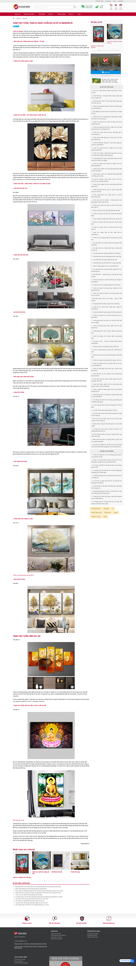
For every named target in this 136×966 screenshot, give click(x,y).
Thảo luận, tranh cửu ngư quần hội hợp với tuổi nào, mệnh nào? (31, 899)
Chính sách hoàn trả (56, 933)
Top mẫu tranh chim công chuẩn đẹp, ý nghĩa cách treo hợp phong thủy (106, 270)
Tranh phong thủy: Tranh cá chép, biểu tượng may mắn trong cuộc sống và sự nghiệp (106, 159)
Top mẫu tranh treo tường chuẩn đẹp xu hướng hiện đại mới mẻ (106, 249)
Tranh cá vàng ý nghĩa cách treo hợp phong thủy (105, 266)
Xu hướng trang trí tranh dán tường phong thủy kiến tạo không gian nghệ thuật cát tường (38, 897)
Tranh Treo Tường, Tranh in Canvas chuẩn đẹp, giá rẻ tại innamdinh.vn (106, 133)
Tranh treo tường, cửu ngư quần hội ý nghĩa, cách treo (107, 360)
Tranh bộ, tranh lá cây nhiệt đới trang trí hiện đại (106, 346)
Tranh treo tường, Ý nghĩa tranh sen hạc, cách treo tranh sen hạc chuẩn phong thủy (106, 180)
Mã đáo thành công (96, 512)
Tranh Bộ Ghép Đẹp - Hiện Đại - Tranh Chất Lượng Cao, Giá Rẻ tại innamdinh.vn (106, 144)
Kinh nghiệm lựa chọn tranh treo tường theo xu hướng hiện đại (106, 112)
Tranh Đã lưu (116, 8)
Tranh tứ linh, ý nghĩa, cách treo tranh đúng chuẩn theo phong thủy (106, 185)
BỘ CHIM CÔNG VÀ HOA (19, 312)
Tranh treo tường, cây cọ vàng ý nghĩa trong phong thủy (106, 337)
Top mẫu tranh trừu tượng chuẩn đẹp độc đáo (105, 259)
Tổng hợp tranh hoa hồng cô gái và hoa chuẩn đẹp (106, 303)
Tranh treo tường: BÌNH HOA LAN (26, 636)
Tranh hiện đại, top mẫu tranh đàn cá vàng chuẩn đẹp (107, 263)
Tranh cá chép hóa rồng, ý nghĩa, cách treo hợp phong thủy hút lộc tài (106, 390)
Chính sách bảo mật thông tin (58, 935)
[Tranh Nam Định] (22, 9)
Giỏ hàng (111, 8)
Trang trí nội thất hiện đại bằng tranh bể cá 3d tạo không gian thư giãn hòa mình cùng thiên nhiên (106, 461)
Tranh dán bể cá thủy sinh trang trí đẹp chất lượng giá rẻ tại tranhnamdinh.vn (106, 497)
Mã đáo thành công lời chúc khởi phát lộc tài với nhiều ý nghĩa (106, 425)
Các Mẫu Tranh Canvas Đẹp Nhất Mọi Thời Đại (105, 410)
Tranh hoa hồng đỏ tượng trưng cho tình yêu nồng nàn (107, 312)
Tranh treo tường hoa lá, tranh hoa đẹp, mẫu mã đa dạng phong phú (106, 123)
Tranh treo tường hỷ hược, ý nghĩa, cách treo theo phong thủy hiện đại (106, 149)
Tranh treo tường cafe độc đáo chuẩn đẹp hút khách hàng (106, 214)
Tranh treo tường (99, 1)
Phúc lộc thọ (108, 512)
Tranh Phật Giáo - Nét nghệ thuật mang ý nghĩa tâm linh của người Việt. (106, 97)
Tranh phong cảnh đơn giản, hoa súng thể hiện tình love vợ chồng (106, 321)
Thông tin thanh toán (92, 937)
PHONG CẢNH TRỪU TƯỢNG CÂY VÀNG (23, 519)
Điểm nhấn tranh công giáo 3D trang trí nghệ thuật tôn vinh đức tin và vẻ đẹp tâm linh (37, 892)
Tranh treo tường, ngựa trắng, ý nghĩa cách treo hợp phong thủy (106, 326)
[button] (39, 881)
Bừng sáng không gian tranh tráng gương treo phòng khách (31, 888)
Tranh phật (106, 508)
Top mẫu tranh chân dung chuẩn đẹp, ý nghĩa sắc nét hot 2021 (31, 903)
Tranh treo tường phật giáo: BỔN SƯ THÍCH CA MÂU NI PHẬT (30, 705)
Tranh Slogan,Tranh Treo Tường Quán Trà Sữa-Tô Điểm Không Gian (106, 196)
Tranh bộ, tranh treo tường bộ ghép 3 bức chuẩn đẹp (106, 285)
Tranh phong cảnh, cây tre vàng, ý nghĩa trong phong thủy (106, 332)
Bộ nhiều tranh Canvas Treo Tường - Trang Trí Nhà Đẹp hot (106, 299)
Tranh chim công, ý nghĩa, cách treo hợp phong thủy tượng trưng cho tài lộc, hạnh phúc (106, 385)
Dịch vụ (114, 1)
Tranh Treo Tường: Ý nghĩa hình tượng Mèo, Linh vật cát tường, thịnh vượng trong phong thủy (106, 154)
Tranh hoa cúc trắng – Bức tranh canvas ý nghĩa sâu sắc (30, 115)
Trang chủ (17, 14)
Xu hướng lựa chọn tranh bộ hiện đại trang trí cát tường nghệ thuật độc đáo (106, 430)
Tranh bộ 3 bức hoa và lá (57, 872)
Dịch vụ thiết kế (18, 961)
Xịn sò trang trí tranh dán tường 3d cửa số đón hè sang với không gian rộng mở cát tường (39, 890)
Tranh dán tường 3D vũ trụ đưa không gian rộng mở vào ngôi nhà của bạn (106, 456)
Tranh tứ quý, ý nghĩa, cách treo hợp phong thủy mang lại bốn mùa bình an (106, 170)
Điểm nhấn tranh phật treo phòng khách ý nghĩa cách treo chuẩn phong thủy (106, 440)
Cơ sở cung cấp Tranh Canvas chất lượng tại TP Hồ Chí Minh (106, 406)
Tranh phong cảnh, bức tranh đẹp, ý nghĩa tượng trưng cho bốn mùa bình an (106, 395)
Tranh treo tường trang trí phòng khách (23, 575)
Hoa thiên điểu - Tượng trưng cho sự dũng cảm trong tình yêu (106, 275)
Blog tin (18, 18)
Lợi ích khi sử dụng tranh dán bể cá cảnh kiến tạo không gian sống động (106, 482)
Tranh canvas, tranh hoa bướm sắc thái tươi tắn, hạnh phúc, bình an (106, 206)
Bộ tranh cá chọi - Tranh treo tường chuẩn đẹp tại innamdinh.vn (106, 342)
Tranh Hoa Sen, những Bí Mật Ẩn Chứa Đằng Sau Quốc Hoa (106, 238)
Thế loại (50, 14)
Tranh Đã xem (120, 8)
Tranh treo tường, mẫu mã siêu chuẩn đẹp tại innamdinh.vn (106, 233)
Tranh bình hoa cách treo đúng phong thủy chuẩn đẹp (107, 256)
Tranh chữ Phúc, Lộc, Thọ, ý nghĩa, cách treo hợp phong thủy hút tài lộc (106, 375)
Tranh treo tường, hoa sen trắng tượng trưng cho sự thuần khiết (106, 316)
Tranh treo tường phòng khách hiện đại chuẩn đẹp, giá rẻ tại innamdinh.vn (106, 107)
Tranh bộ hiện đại (95, 508)
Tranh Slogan (61, 14)
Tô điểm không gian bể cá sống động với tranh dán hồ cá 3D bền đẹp (106, 476)
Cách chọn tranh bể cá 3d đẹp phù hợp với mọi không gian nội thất (106, 466)
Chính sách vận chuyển (56, 939)
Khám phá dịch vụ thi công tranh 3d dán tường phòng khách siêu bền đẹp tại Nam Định (38, 886)
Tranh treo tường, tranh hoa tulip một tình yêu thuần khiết (106, 223)
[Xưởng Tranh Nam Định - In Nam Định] (20, 933)
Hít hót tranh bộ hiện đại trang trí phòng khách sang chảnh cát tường (106, 435)
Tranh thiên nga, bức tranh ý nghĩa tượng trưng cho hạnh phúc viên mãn (106, 380)
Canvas (116, 512)
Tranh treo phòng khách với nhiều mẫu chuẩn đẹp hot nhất (106, 351)
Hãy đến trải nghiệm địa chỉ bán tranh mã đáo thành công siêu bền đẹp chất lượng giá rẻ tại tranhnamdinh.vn (106, 445)
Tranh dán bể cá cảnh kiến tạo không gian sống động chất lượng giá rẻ (106, 487)
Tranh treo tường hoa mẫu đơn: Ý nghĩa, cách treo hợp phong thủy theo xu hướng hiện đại (106, 128)
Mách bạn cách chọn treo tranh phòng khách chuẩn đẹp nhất (106, 356)
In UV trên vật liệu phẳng (20, 963)
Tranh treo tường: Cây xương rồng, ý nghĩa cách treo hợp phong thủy (106, 289)
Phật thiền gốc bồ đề (18, 820)
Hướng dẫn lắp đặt (92, 935)
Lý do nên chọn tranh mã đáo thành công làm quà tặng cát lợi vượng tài (106, 414)
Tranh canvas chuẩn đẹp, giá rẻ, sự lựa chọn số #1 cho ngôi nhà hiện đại (106, 138)
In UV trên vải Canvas (19, 959)
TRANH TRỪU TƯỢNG (19, 392)
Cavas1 (105, 516)
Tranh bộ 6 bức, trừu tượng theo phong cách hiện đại (79, 872)
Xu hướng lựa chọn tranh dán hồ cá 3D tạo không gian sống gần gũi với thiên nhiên (106, 471)
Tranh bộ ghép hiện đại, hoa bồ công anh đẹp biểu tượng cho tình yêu (106, 190)
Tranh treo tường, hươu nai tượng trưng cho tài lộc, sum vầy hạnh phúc (106, 364)
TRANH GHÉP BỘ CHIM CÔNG (21, 255)
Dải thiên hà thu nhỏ (18, 872)
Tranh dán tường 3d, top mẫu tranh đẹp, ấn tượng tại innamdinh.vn (106, 280)
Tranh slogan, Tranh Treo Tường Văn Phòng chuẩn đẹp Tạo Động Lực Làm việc (106, 175)
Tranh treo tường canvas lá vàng (23, 61)
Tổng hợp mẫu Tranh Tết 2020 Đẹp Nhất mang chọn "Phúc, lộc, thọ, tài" (106, 102)
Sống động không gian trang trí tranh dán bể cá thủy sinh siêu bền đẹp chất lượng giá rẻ (106, 492)
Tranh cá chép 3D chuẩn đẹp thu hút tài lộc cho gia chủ (107, 219)
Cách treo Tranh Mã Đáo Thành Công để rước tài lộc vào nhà (106, 91)
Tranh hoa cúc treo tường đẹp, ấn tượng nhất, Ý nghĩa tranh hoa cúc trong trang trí (106, 117)
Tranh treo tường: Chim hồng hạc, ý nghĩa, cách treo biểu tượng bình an (106, 164)
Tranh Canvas (108, 1)
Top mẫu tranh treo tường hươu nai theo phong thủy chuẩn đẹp (106, 244)
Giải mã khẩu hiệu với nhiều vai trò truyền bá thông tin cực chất (32, 905)
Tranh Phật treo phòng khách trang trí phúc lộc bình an (29, 901)
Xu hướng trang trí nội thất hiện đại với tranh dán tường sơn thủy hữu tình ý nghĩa (106, 502)
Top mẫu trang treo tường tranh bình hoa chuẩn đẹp (106, 253)
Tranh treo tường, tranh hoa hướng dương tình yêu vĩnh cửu (106, 228)
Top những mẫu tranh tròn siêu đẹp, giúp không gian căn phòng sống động (106, 401)
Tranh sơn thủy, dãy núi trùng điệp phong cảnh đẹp (28, 894)
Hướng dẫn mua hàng (92, 933)
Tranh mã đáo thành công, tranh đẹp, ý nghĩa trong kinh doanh (106, 369)
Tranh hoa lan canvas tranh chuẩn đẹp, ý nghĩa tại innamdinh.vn (106, 308)
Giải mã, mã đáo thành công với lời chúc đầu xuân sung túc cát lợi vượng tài (106, 419)
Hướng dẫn (120, 1)
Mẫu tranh (42, 14)
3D (112, 508)
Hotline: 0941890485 (19, 937)
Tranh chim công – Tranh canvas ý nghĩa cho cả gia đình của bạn (32, 183)
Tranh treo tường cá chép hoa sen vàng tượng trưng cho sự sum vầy (106, 294)
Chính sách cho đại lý (56, 937)
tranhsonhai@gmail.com (20, 941)
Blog (79, 14)
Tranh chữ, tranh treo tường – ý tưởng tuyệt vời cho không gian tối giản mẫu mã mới (106, 201)
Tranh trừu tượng (36, 872)
